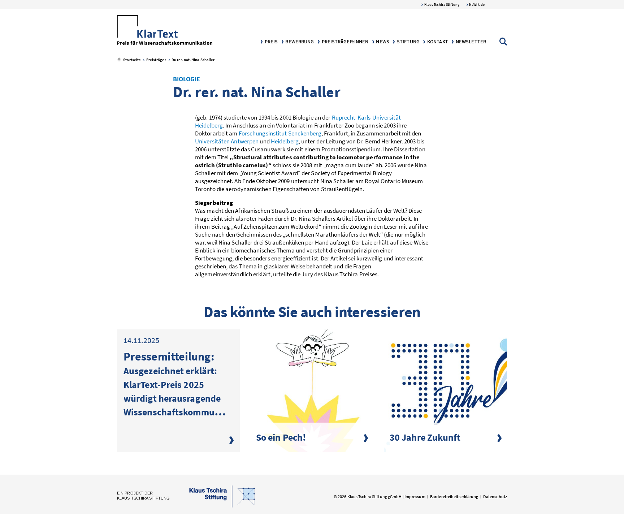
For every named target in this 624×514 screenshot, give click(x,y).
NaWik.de (476, 4)
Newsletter (470, 41)
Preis (271, 41)
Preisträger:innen (344, 41)
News (382, 41)
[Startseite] (164, 30)
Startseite (131, 59)
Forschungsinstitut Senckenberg (280, 133)
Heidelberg (285, 141)
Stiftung (408, 41)
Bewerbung (299, 41)
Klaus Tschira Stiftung (441, 4)
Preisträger (155, 59)
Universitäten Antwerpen (227, 141)
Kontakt (437, 41)
